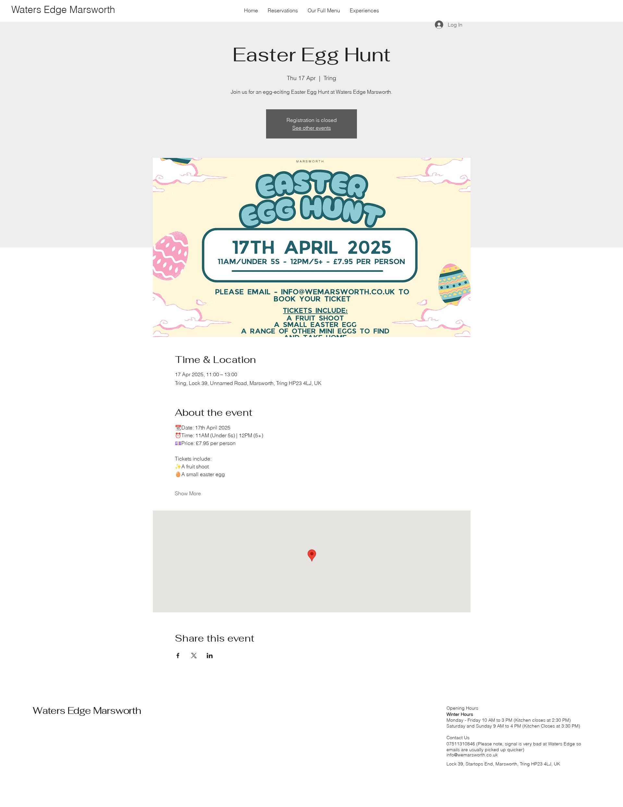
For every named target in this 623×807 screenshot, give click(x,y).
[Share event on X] (194, 655)
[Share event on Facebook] (178, 655)
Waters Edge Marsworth (87, 710)
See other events (311, 128)
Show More (188, 493)
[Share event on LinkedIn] (210, 655)
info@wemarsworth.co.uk (472, 755)
